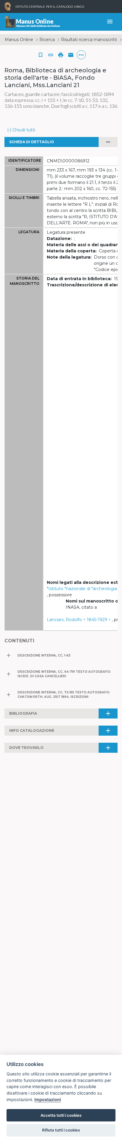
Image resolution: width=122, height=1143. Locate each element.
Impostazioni (47, 1099)
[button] (50, 55)
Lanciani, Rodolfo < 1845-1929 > (79, 619)
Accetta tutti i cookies (61, 1115)
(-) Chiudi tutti (21, 130)
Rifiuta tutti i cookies (61, 1130)
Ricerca (47, 39)
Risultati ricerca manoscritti (89, 39)
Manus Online (19, 39)
